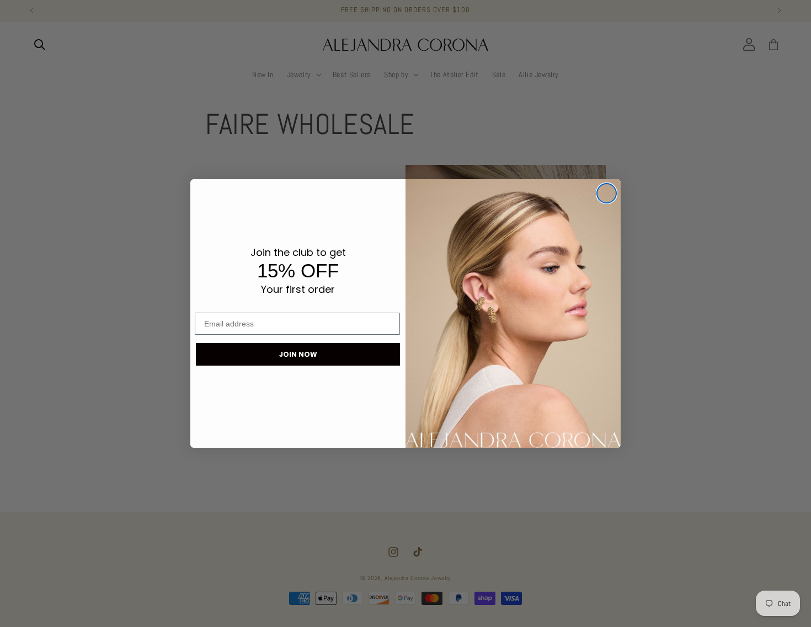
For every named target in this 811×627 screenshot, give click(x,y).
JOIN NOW (298, 354)
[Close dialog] (606, 193)
